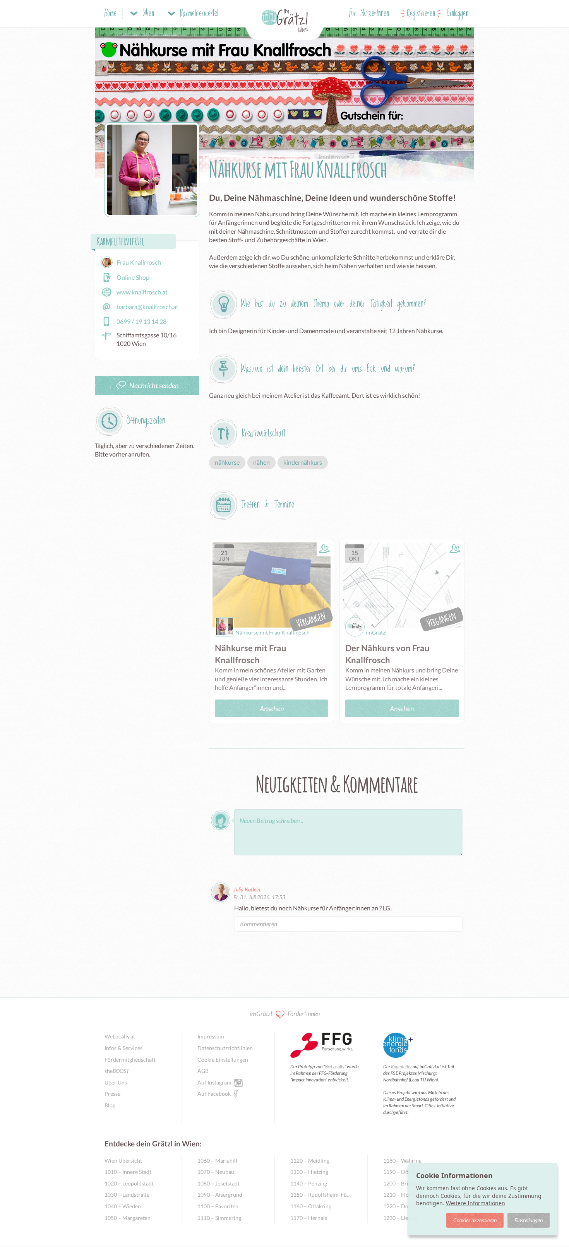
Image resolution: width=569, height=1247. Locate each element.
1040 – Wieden (123, 1206)
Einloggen (457, 14)
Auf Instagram (214, 1082)
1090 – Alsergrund (219, 1194)
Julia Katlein (246, 889)
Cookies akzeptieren (475, 1220)
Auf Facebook (214, 1093)
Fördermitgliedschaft (130, 1059)
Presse (112, 1093)
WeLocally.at (120, 1036)
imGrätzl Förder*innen (285, 1013)
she (117, 1070)
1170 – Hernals (308, 1217)
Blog (110, 1105)
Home (111, 14)
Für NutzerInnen (369, 14)
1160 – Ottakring (310, 1206)
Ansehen (272, 708)
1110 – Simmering (219, 1217)
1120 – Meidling (309, 1160)
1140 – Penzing (308, 1183)
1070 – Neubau (215, 1171)
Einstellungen (528, 1220)
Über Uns (116, 1082)
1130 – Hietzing (309, 1171)
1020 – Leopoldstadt (129, 1183)
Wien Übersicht (123, 1160)
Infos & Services (123, 1048)
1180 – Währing (402, 1160)
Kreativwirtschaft (264, 433)
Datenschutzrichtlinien (225, 1048)
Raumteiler (401, 1066)
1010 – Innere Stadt (128, 1171)
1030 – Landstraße (127, 1194)
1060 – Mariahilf (217, 1160)
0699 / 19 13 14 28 (141, 321)
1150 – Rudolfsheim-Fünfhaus (321, 1194)
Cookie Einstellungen (222, 1059)
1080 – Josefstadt (218, 1183)
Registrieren (421, 14)
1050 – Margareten (128, 1217)
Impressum (210, 1036)
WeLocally (334, 1066)
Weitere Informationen (475, 1203)
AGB (203, 1070)
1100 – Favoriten (217, 1206)
